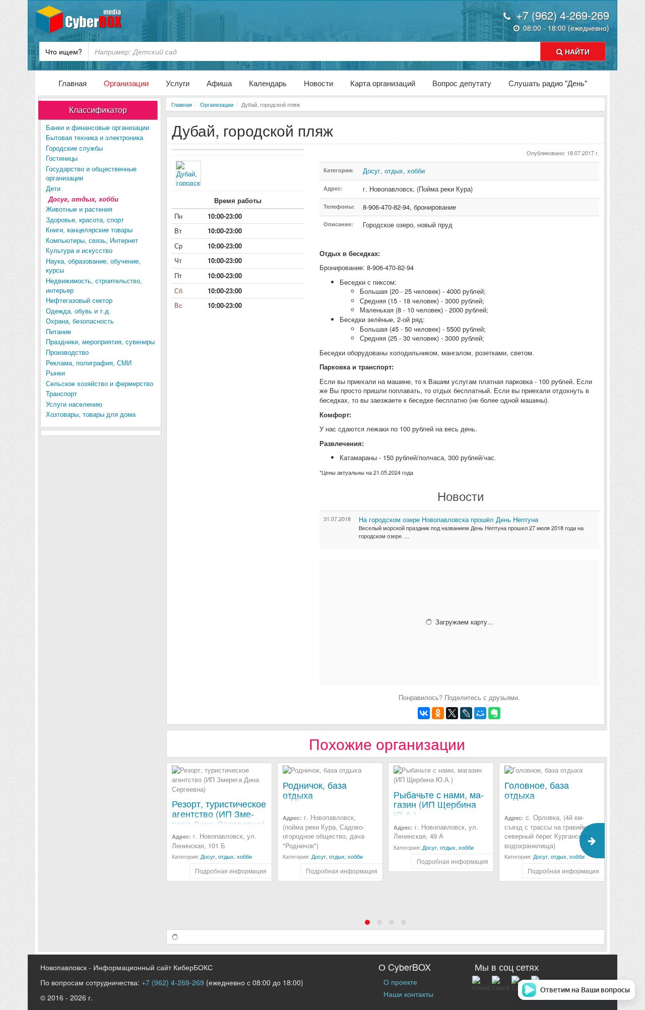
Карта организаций (382, 83)
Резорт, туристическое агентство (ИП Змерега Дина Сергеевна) (219, 813)
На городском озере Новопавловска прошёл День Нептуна (448, 519)
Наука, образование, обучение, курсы (93, 265)
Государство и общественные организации (91, 173)
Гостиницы (62, 158)
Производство (67, 352)
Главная (72, 83)
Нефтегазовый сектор (79, 300)
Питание (58, 331)
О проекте (400, 982)
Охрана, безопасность (80, 321)
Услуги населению (74, 404)
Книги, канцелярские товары (89, 229)
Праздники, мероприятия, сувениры (100, 341)
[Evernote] (494, 713)
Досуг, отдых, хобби (83, 199)
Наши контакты (408, 994)
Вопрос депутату (461, 83)
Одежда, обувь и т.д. (78, 310)
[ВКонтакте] (424, 713)
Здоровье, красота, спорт (85, 219)
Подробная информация (231, 870)
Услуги (177, 83)
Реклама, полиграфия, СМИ (89, 362)
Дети (53, 188)
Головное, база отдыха (536, 789)
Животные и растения (79, 209)
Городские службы (74, 148)
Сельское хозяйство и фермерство (99, 383)
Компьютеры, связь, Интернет (92, 240)
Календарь (268, 83)
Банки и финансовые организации (97, 127)
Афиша (219, 83)
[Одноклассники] (438, 713)
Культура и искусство (79, 250)
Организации (126, 83)
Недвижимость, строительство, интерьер (94, 285)
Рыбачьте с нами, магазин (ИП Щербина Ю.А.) (439, 804)
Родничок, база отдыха (315, 789)
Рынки (55, 372)
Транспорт (61, 393)
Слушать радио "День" (547, 83)
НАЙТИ (576, 51)
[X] (452, 713)
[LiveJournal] (466, 713)
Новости (318, 83)
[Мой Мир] (480, 713)
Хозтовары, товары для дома (91, 414)
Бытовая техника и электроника (94, 137)
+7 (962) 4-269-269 (173, 982)
